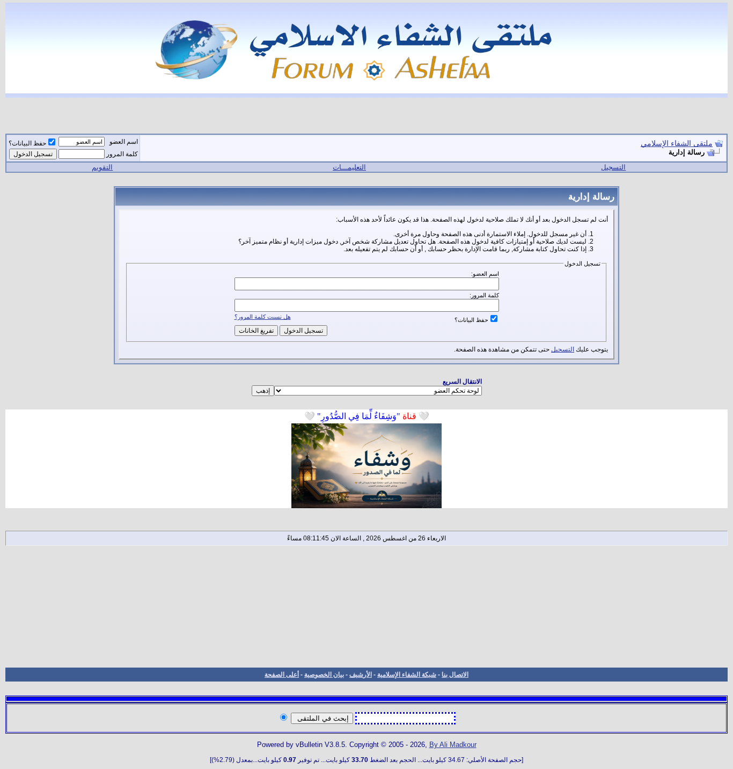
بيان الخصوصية (324, 674)
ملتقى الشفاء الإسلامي (677, 143)
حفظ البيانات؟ (27, 143)
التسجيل (613, 167)
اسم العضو (123, 141)
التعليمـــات (349, 167)
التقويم (102, 167)
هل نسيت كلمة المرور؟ (262, 316)
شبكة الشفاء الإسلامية (406, 674)
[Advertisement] (366, 606)
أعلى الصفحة (282, 674)
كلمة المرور (122, 154)
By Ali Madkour (453, 745)
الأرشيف (360, 674)
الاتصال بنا (455, 674)
